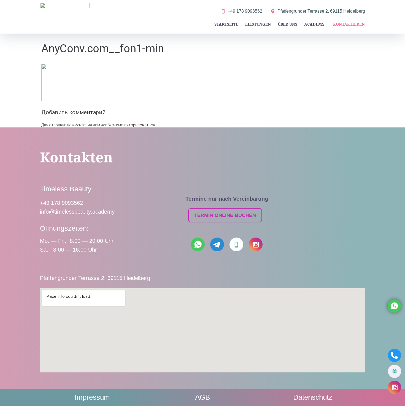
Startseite (226, 24)
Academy (314, 24)
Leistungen (258, 24)
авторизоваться (139, 125)
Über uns (287, 24)
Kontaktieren (349, 24)
